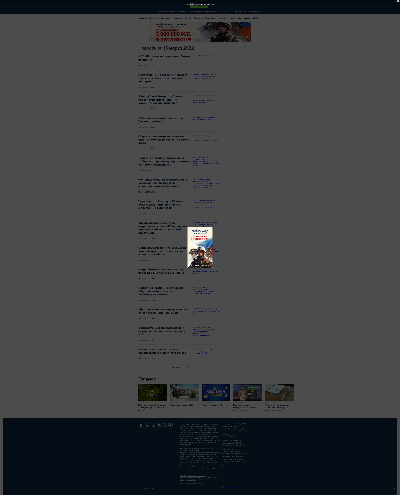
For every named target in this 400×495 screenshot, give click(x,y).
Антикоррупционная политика (232, 459)
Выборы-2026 (251, 18)
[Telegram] (153, 425)
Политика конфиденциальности (191, 483)
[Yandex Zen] (141, 425)
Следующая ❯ (176, 368)
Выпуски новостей (159, 18)
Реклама (198, 18)
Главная (142, 18)
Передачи (177, 18)
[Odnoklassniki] (164, 425)
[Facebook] (170, 425)
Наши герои (235, 18)
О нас (188, 18)
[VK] (147, 425)
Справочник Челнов (216, 18)
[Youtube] (159, 425)
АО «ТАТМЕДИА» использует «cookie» (193, 476)
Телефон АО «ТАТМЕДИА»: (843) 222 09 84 (236, 461)
